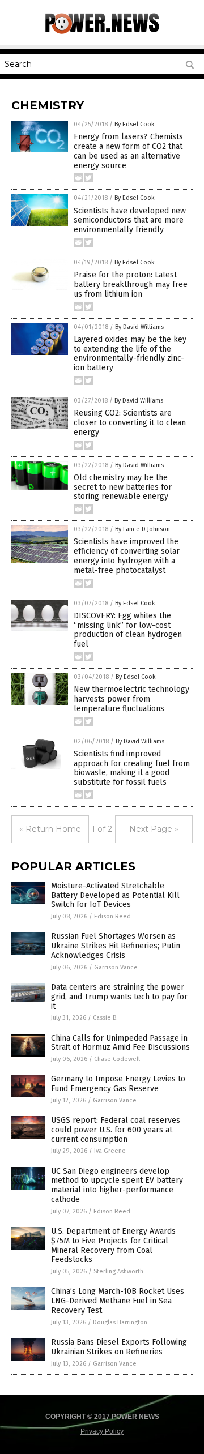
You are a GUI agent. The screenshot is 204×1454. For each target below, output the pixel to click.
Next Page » (153, 829)
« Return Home (50, 829)
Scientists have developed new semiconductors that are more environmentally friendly (130, 220)
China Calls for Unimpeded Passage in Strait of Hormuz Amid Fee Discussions (120, 1043)
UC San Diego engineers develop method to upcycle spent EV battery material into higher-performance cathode (117, 1185)
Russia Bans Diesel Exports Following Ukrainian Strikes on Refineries (119, 1347)
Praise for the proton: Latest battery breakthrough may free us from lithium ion (131, 284)
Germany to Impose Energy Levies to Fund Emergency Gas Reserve (118, 1083)
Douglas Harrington (120, 1322)
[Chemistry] (102, 32)
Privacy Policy (102, 1431)
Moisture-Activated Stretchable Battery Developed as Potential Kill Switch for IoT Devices (115, 895)
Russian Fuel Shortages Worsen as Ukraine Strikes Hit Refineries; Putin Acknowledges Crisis (115, 945)
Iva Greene (110, 1150)
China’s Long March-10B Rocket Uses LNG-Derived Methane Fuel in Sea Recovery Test (117, 1300)
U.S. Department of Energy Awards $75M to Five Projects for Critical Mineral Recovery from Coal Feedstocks (113, 1245)
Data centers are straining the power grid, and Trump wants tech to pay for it (119, 996)
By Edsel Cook (134, 124)
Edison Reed (112, 916)
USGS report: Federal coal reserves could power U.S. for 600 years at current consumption (115, 1129)
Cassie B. (105, 1017)
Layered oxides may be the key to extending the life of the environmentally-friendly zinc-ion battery (130, 354)
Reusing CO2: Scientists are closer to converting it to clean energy (130, 422)
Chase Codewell (117, 1059)
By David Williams (139, 327)
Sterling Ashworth (118, 1271)
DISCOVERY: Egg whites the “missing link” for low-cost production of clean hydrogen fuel (128, 630)
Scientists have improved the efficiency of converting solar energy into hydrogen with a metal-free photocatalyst (127, 556)
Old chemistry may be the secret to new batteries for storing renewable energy (123, 487)
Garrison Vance (116, 967)
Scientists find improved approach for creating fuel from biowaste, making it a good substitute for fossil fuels (132, 768)
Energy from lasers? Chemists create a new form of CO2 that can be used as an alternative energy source (128, 151)
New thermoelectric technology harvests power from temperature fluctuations (131, 699)
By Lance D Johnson (142, 529)
